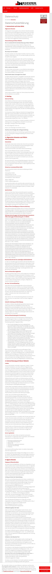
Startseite (13, 19)
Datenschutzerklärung (25, 571)
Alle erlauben (44, 570)
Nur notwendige (44, 567)
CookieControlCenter (8, 571)
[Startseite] (4, 8)
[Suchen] (48, 11)
